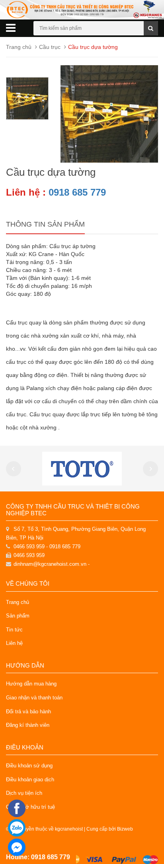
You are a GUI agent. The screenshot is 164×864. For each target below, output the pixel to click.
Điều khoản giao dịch (30, 779)
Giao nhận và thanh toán (34, 698)
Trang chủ (17, 602)
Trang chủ (18, 47)
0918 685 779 (77, 192)
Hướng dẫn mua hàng (31, 684)
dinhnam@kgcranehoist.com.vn (50, 564)
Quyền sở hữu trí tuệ (30, 807)
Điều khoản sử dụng (29, 766)
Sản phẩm (17, 616)
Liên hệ (14, 643)
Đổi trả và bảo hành (28, 711)
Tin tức (14, 630)
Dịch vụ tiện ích (24, 793)
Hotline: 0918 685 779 (38, 857)
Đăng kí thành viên (27, 725)
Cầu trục (50, 47)
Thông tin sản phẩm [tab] (45, 224)
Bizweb (125, 829)
